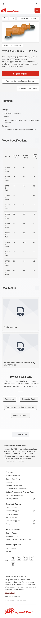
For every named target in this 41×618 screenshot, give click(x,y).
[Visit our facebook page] (31, 558)
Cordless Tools (11, 482)
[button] (20, 100)
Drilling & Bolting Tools (14, 485)
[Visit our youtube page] (13, 558)
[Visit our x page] (25, 558)
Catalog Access (11, 507)
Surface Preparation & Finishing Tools (20, 492)
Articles (8, 551)
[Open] (37, 10)
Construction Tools (13, 479)
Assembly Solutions (13, 476)
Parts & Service (11, 517)
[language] (3, 3)
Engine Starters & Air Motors (16, 489)
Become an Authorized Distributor (18, 539)
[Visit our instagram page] (19, 558)
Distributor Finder (12, 536)
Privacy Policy (10, 593)
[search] (37, 3)
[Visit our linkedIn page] (13, 564)
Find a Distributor (12, 514)
